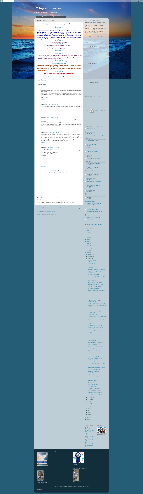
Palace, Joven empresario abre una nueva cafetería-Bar (96, 377)
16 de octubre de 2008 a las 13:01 (52, 132)
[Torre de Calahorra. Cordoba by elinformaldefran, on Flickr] (89, 443)
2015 (88, 237)
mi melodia (89, 197)
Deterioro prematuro (92, 386)
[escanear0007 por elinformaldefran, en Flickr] (63, 62)
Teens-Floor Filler (91, 353)
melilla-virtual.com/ (90, 201)
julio (89, 401)
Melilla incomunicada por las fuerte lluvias (97, 320)
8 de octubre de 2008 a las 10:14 (52, 117)
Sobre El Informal (46, 16)
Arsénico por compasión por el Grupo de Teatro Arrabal (96, 291)
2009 (88, 250)
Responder (43, 99)
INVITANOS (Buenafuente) (94, 263)
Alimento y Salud (91, 382)
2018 (88, 230)
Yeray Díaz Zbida (90, 215)
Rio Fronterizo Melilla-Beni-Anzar (95, 350)
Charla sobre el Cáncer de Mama (95, 335)
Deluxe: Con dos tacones (92, 209)
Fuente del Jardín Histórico (93, 384)
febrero (89, 412)
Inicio (38, 16)
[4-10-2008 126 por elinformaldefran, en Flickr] (59, 75)
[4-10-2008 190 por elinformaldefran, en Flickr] (59, 53)
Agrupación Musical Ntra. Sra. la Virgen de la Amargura (94, 212)
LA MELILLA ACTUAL (92, 174)
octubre (89, 258)
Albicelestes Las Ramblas (92, 167)
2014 (88, 239)
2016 (88, 235)
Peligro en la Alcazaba (92, 380)
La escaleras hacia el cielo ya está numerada (95, 266)
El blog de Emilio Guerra (92, 140)
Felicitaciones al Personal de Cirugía (95, 346)
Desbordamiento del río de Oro (94, 288)
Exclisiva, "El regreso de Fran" (94, 369)
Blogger (87, 486)
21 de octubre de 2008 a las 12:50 (52, 147)
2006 (88, 419)
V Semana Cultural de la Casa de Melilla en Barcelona (96, 277)
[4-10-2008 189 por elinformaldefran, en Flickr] (59, 27)
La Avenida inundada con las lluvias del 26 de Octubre (97, 306)
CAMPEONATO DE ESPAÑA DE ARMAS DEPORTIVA (95, 355)
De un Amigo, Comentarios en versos (96, 361)
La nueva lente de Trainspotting (94, 330)
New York (90, 333)
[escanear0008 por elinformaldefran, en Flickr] (55, 63)
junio (89, 404)
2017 (88, 233)
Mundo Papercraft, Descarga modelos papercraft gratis (95, 136)
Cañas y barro (91, 298)
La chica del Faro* (90, 171)
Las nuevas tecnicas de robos (94, 344)
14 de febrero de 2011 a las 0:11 (52, 170)
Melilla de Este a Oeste (92, 374)
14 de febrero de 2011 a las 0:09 (52, 162)
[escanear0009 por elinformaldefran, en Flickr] (63, 63)
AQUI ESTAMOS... (91, 178)
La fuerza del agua (91, 296)
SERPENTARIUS (90, 190)
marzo (89, 410)
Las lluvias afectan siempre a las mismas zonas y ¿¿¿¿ (96, 322)
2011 (88, 245)
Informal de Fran (94, 22)
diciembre (90, 254)
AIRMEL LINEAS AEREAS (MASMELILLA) (93, 186)
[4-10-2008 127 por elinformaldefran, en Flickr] (59, 71)
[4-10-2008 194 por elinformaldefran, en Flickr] (59, 60)
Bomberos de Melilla (91, 207)
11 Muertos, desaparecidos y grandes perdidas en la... (95, 311)
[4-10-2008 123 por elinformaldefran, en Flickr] (59, 43)
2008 (88, 252)
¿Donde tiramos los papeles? (94, 388)
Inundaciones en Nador (92, 314)
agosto (89, 399)
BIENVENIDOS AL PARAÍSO (93, 182)
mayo (89, 406)
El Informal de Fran (50, 8)
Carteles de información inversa (94, 337)
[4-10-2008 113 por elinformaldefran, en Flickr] (59, 40)
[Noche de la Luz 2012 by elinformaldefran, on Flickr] (89, 446)
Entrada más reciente (43, 208)
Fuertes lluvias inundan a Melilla (95, 325)
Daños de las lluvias (92, 280)
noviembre (90, 256)
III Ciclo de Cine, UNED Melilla (95, 282)
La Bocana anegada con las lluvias (95, 392)
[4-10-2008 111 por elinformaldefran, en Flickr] (59, 47)
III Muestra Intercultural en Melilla (95, 284)
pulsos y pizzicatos (90, 194)
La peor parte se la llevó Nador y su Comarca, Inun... (95, 272)
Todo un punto (89, 222)
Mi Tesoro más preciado (91, 151)
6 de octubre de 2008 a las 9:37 (51, 88)
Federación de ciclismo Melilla (93, 217)
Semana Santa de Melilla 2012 (93, 163)
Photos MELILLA (90, 128)
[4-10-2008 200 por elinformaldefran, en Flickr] (59, 50)
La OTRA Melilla (90, 132)
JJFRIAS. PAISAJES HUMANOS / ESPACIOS (94, 159)
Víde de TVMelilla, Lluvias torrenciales (96, 269)
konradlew (74, 486)
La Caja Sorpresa (90, 148)
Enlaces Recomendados (59, 16)
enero (89, 414)
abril (89, 408)
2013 (88, 241)
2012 (88, 243)
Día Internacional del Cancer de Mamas (96, 342)
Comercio (43, 80)
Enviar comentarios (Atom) (49, 211)
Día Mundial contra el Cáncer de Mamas (96, 367)
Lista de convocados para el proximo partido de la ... (95, 328)
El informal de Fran (41, 217)
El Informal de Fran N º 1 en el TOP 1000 (96, 303)
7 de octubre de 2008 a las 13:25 (52, 104)
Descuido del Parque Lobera (94, 390)
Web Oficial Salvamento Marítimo (94, 224)
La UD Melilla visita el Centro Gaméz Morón (96, 261)
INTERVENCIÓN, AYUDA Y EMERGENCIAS (94, 300)
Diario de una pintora (91, 144)
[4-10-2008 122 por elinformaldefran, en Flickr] (59, 29)
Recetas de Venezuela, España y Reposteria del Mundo (93, 204)
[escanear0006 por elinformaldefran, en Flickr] (55, 62)
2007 (88, 417)
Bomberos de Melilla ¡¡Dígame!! (95, 286)
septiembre (90, 397)
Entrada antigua (77, 208)
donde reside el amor (91, 219)
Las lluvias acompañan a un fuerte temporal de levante (97, 317)
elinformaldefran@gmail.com (96, 32)
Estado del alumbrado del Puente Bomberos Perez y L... (95, 339)
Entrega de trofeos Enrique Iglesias (95, 394)
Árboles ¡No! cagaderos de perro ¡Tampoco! (95, 359)
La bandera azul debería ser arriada (95, 294)
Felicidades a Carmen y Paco (94, 348)
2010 (88, 248)
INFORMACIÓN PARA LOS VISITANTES (94, 372)
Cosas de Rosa (89, 155)
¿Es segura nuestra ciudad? (93, 274)
